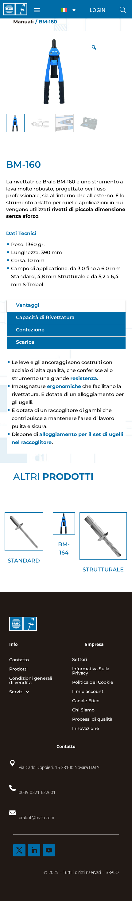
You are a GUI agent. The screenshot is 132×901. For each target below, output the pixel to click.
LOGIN (97, 10)
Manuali (23, 22)
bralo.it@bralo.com (36, 817)
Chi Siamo (83, 710)
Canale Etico (85, 701)
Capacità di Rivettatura (45, 317)
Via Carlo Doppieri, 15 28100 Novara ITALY (59, 767)
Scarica (25, 342)
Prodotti (18, 669)
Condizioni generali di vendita (30, 680)
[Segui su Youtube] (49, 850)
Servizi (16, 692)
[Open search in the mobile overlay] (123, 10)
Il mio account (87, 691)
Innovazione (85, 728)
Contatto (19, 660)
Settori (79, 659)
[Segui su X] (19, 850)
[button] (68, 10)
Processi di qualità (92, 719)
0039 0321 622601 (37, 792)
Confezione (30, 330)
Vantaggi (27, 305)
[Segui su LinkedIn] (34, 850)
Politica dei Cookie (92, 682)
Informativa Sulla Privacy (90, 671)
